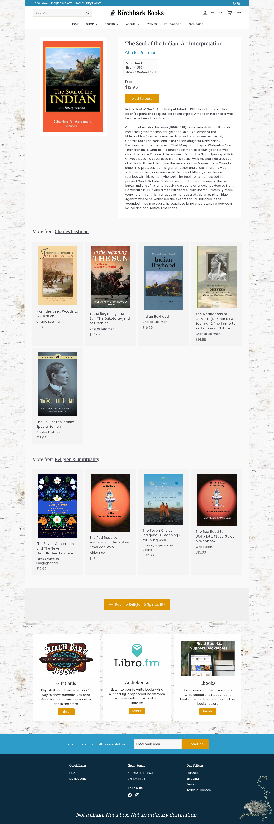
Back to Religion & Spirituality (139, 604)
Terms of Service (199, 790)
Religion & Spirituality (77, 459)
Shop (66, 711)
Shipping (193, 779)
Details (137, 711)
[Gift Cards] (66, 658)
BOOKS (110, 24)
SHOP (90, 24)
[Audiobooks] (137, 658)
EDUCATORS (173, 24)
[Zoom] (73, 86)
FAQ (72, 773)
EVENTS (152, 24)
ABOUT (131, 24)
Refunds (193, 773)
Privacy (192, 784)
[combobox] (62, 13)
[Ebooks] (208, 658)
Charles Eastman (141, 52)
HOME (75, 24)
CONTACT (196, 24)
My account (77, 779)
